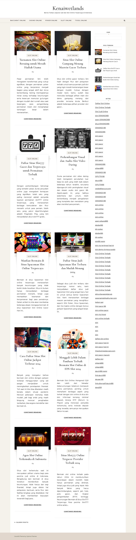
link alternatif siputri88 (104, 383)
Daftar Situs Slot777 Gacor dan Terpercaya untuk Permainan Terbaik (111, 70)
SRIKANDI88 (100, 132)
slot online (99, 205)
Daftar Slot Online (102, 103)
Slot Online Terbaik (103, 107)
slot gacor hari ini (102, 343)
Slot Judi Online (101, 112)
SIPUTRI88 (99, 185)
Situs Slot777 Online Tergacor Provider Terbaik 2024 (72, 459)
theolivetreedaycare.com (105, 351)
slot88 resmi (100, 241)
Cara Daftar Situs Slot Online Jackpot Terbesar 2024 (32, 359)
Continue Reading (32, 119)
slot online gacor (101, 310)
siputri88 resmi (101, 371)
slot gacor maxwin (102, 355)
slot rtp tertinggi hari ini (104, 246)
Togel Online (81, 20)
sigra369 (98, 387)
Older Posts (22, 522)
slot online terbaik (102, 318)
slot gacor (99, 136)
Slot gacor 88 (100, 306)
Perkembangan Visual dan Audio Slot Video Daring (72, 160)
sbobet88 (99, 225)
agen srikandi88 (101, 221)
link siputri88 (100, 375)
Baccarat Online (18, 20)
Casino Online (35, 20)
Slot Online (66, 20)
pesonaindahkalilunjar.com (106, 298)
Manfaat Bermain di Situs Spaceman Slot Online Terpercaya (33, 264)
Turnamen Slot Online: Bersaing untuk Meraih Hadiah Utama (33, 63)
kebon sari (99, 302)
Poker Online (51, 20)
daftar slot (99, 359)
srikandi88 (99, 168)
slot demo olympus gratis (105, 250)
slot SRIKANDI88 (102, 116)
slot (96, 323)
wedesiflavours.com (103, 189)
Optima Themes (31, 536)
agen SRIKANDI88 (102, 120)
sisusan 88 (99, 379)
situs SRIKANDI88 (102, 124)
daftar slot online (102, 339)
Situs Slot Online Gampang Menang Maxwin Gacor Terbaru (72, 63)
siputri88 (98, 181)
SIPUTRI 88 (100, 176)
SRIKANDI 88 (100, 128)
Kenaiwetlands (68, 8)
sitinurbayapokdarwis (103, 294)
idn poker (99, 229)
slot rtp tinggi (100, 314)
